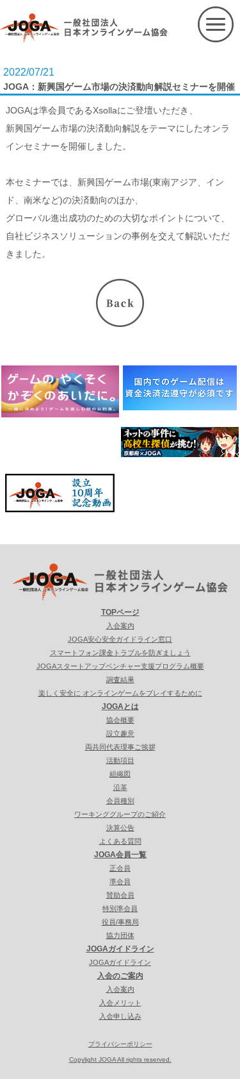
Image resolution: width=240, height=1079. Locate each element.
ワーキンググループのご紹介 (120, 814)
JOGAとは (120, 706)
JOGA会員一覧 (120, 854)
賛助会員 (120, 895)
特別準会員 (120, 908)
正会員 (120, 868)
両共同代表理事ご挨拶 (120, 747)
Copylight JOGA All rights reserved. (120, 1059)
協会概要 (120, 720)
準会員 (120, 881)
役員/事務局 (120, 922)
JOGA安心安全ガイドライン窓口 (120, 639)
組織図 (120, 774)
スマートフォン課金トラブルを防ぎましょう (120, 653)
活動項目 (120, 760)
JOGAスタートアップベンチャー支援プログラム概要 (120, 666)
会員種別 (120, 801)
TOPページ (120, 612)
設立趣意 (120, 733)
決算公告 (120, 828)
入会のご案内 (120, 975)
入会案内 (120, 626)
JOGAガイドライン (120, 948)
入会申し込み (120, 1016)
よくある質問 (120, 841)
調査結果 (120, 679)
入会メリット (120, 1003)
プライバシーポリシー (120, 1044)
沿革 (120, 787)
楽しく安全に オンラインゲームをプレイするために (120, 693)
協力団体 (120, 935)
